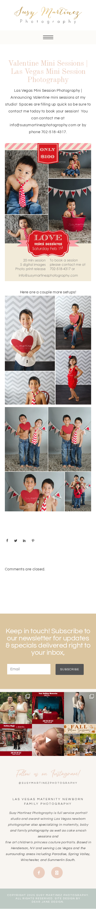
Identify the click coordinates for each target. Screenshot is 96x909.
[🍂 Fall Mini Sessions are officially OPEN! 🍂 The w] (80, 740)
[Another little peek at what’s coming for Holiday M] (48, 708)
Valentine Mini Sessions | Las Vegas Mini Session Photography (48, 72)
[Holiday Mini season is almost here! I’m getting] (16, 740)
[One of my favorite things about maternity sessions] (80, 708)
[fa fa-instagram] (57, 872)
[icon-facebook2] (40, 872)
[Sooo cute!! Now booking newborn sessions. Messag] (48, 740)
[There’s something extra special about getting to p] (16, 708)
